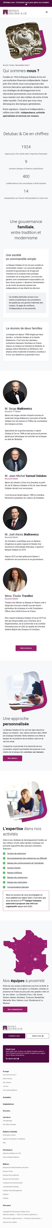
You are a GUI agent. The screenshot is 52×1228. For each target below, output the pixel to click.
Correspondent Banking (11, 1187)
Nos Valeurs (7, 1082)
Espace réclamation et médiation (14, 1139)
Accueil (5, 65)
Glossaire (7, 1205)
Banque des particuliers (17, 882)
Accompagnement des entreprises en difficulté (27, 858)
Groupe (11, 65)
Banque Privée (8, 1171)
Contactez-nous (14, 1036)
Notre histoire (26, 648)
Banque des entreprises (17, 877)
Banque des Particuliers (11, 1179)
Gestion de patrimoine (16, 853)
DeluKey (5, 1198)
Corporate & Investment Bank (12, 1183)
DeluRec (6, 1194)
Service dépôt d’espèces (11, 1157)
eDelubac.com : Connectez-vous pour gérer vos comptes (26, 2)
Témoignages (7, 1121)
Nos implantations (15, 1009)
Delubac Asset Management (12, 1190)
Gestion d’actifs (14, 868)
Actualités (7, 1097)
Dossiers (6, 1111)
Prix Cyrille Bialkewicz (10, 1090)
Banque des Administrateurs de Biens (16, 1167)
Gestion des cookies (10, 1222)
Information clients (9, 1135)
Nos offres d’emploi (9, 1124)
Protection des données (32, 1218)
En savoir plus (11, 1059)
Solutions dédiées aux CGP (12, 1153)
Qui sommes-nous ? (9, 1075)
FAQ (4, 1143)
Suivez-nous (36, 1036)
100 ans (5, 1086)
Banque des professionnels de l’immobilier (25, 863)
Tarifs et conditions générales (27, 1214)
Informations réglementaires (12, 1218)
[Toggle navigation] (46, 12)
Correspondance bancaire (18, 887)
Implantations (8, 1104)
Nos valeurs (12, 758)
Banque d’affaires (14, 873)
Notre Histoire (7, 1078)
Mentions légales (9, 1214)
